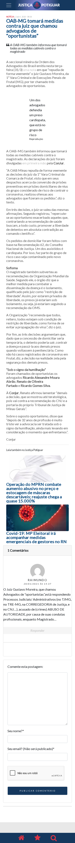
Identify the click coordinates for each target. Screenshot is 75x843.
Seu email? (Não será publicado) (31, 749)
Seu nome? (16, 731)
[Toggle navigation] (8, 5)
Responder (37, 630)
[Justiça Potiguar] (21, 837)
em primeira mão (34, 163)
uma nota (29, 70)
